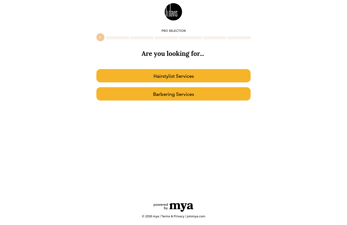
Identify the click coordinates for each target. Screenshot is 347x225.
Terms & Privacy (172, 216)
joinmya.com (196, 216)
